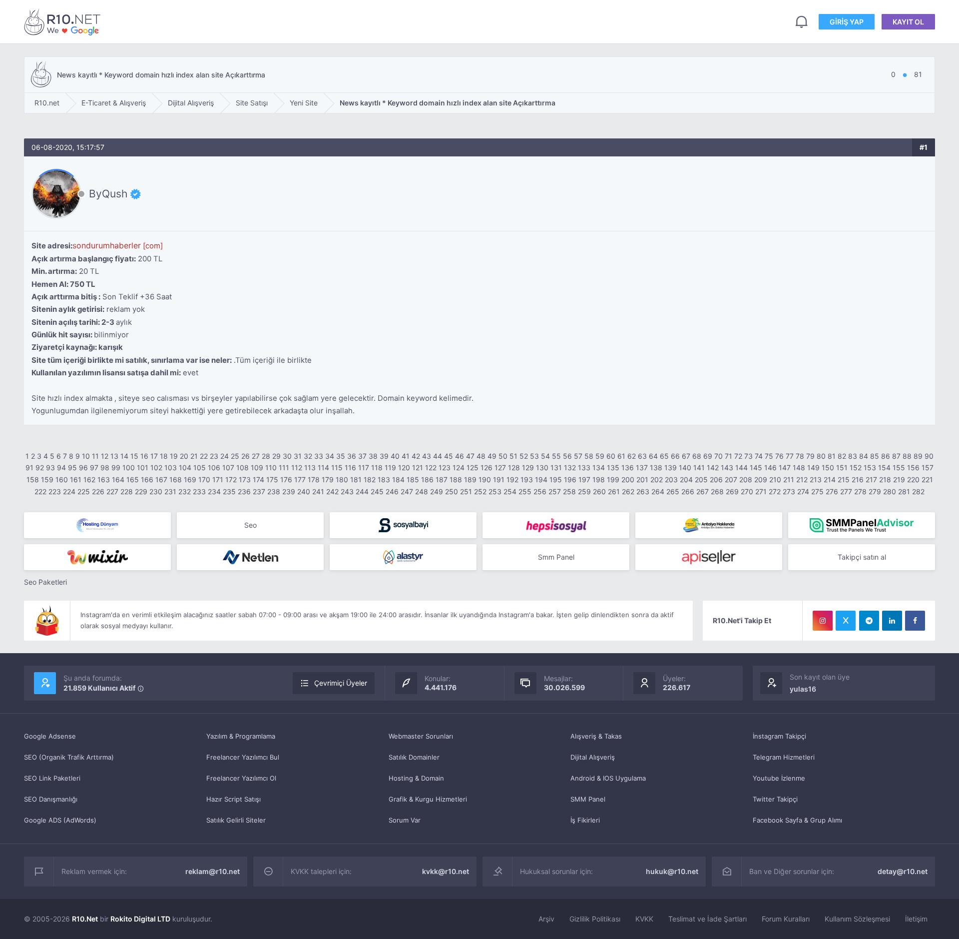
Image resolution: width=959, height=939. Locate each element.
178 (314, 479)
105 (199, 467)
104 (185, 467)
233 (199, 491)
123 (445, 467)
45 (448, 456)
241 (318, 491)
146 (770, 467)
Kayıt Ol (908, 21)
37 (362, 456)
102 (156, 467)
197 (584, 479)
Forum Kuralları (786, 919)
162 (89, 479)
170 (204, 479)
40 (395, 456)
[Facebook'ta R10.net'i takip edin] (915, 621)
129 (528, 467)
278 (860, 491)
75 (769, 456)
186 (427, 479)
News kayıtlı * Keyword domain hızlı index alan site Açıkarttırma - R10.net (64, 21)
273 (789, 491)
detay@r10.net (903, 871)
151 (842, 467)
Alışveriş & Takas (596, 736)
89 (918, 456)
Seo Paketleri (45, 582)
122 (431, 467)
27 (256, 456)
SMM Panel (587, 799)
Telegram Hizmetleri (784, 757)
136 (627, 467)
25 (235, 456)
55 (556, 456)
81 (832, 456)
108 (242, 467)
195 (555, 479)
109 (257, 467)
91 (29, 467)
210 (775, 479)
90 (929, 456)
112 (296, 467)
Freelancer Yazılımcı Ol (241, 778)
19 (174, 456)
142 (713, 467)
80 (821, 456)
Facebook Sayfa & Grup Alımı (797, 820)
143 (727, 467)
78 (800, 456)
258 (569, 491)
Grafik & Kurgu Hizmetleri (428, 799)
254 (509, 491)
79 (810, 456)
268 (717, 491)
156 (913, 467)
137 (642, 467)
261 (614, 491)
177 (300, 479)
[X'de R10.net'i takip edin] (846, 621)
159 (47, 479)
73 (748, 456)
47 (470, 456)
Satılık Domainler (414, 757)
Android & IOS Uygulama (608, 778)
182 (370, 479)
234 (214, 491)
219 (899, 479)
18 (164, 456)
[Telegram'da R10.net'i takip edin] (869, 621)
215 (844, 479)
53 (534, 456)
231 (170, 491)
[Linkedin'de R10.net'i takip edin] (892, 621)
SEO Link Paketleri (52, 778)
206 (716, 479)
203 (671, 479)
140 (685, 467)
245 (377, 491)
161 (75, 479)
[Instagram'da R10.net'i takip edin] (823, 621)
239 (288, 491)
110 (271, 467)
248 (421, 491)
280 (889, 491)
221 (927, 479)
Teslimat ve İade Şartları (707, 919)
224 (69, 491)
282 (918, 491)
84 (863, 456)
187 (442, 479)
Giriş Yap (847, 21)
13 (114, 456)
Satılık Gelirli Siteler (236, 820)
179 (328, 479)
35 (340, 456)
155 (899, 467)
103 (170, 467)
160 (61, 479)
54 (545, 456)
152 (856, 467)
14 (124, 456)
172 (231, 479)
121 (417, 467)
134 (598, 467)
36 (351, 456)
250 (451, 491)
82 (842, 456)
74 (759, 456)
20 (184, 456)
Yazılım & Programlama (240, 736)
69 (707, 456)
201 (642, 479)
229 (141, 491)
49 (491, 456)
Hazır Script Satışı (233, 799)
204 (686, 479)
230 (155, 491)
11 (95, 456)
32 (308, 456)
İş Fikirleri (585, 820)
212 (802, 479)
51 (513, 456)
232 (184, 491)
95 (72, 467)
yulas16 (803, 689)
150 (828, 467)
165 (132, 479)
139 (670, 467)
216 (858, 479)
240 (303, 491)
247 (407, 491)
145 (756, 467)
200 (627, 479)
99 (115, 467)
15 (134, 456)
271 (761, 491)
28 (266, 456)
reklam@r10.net (212, 871)
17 (154, 456)
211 (788, 479)
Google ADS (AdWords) (60, 820)
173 (245, 479)
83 (852, 456)
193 (526, 479)
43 (426, 456)
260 (599, 491)
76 (779, 456)
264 (657, 491)
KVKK (644, 919)
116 (350, 467)
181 (356, 479)
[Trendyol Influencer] (97, 557)
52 (523, 456)
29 (276, 456)
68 (696, 456)
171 (217, 479)
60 (610, 456)
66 (675, 456)
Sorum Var (405, 820)
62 (631, 456)
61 (621, 456)
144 (741, 467)
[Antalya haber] (708, 525)
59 (599, 456)
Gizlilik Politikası (594, 919)
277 (846, 491)
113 (310, 467)
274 (803, 491)
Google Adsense (50, 736)
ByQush (108, 194)
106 (214, 467)
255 (524, 491)
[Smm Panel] (403, 525)
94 (61, 467)
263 (642, 491)
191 (498, 479)
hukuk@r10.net (672, 871)
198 (598, 479)
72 (738, 456)
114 (323, 467)
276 (832, 491)
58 (588, 456)
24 (224, 456)
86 (885, 456)
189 (470, 479)
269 (732, 491)
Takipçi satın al (862, 557)
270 (747, 491)
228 (126, 491)
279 (875, 491)
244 (362, 491)
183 (384, 479)
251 (466, 491)
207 (731, 479)
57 (578, 456)
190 (485, 479)
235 (229, 491)
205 (701, 479)
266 (687, 491)
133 (584, 467)
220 (913, 479)
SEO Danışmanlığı (50, 799)
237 (259, 491)
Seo (250, 525)
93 (50, 467)
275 (817, 491)
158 (32, 479)
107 (228, 467)
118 (377, 467)
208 (745, 479)
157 (928, 467)
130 (542, 467)
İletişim (916, 919)
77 (790, 456)
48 (481, 456)
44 (437, 456)
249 (436, 491)
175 (272, 479)
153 (870, 467)
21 (194, 456)
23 (214, 456)
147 (785, 467)
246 (392, 491)
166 (147, 479)
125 (473, 467)
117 (363, 467)
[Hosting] (97, 525)
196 (570, 479)
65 (664, 456)
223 (54, 491)
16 (144, 456)
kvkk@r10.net (445, 871)
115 (337, 467)
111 (284, 467)
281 (904, 491)
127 (500, 467)
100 (128, 467)
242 (332, 491)
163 (103, 479)
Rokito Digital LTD (140, 919)
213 (816, 479)
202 (656, 479)
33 (318, 456)
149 (813, 467)
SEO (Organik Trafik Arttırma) (69, 757)
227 (112, 491)
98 (104, 467)
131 (556, 467)
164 (118, 479)
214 (830, 479)
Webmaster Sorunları (421, 736)
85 (874, 456)
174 (258, 479)
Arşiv (546, 919)
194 (541, 479)
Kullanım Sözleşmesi (857, 919)
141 (699, 467)
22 (204, 456)
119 (390, 467)
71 (728, 456)
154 (884, 467)
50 (502, 456)
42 (416, 456)
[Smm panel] (861, 525)
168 (175, 479)
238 (273, 491)
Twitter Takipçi (775, 799)
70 (718, 456)
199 (613, 479)
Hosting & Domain (416, 778)
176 (286, 479)
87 (896, 456)
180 (342, 479)
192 (512, 479)
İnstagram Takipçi (779, 736)
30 (287, 456)
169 (190, 479)
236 (244, 491)
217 (871, 479)
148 (799, 467)
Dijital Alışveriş (592, 757)
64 (653, 456)
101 (142, 467)
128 (514, 467)
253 (494, 491)
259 (584, 491)
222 (40, 491)
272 (775, 491)
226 (98, 491)
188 (456, 479)
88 (907, 456)
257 (554, 491)
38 (373, 456)
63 (642, 456)
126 (486, 467)
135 (613, 467)
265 (672, 491)
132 (570, 467)
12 (104, 456)
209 (760, 479)
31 (298, 456)
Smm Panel (556, 557)
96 (83, 467)
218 (885, 479)
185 (413, 479)
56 (567, 456)
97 (94, 467)
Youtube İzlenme (779, 778)
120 (404, 467)
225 (83, 491)
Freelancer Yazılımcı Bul (242, 757)
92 (39, 467)
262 (628, 491)
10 (86, 456)
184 (398, 479)
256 (539, 491)
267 (702, 491)
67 (686, 456)
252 (480, 491)
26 (245, 456)
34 (329, 456)
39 (384, 456)
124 (459, 467)
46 (459, 456)
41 (406, 456)
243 (347, 491)
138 (656, 467)
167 (161, 479)
